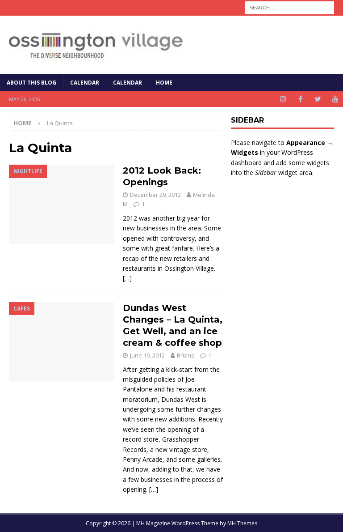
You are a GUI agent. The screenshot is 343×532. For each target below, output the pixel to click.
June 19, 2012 (147, 355)
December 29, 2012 (155, 195)
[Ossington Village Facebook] (300, 99)
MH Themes (242, 523)
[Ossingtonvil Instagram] (283, 99)
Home (164, 82)
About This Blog (31, 82)
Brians (185, 355)
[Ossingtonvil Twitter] (318, 99)
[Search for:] (289, 7)
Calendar (84, 82)
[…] (127, 278)
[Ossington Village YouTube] (335, 99)
